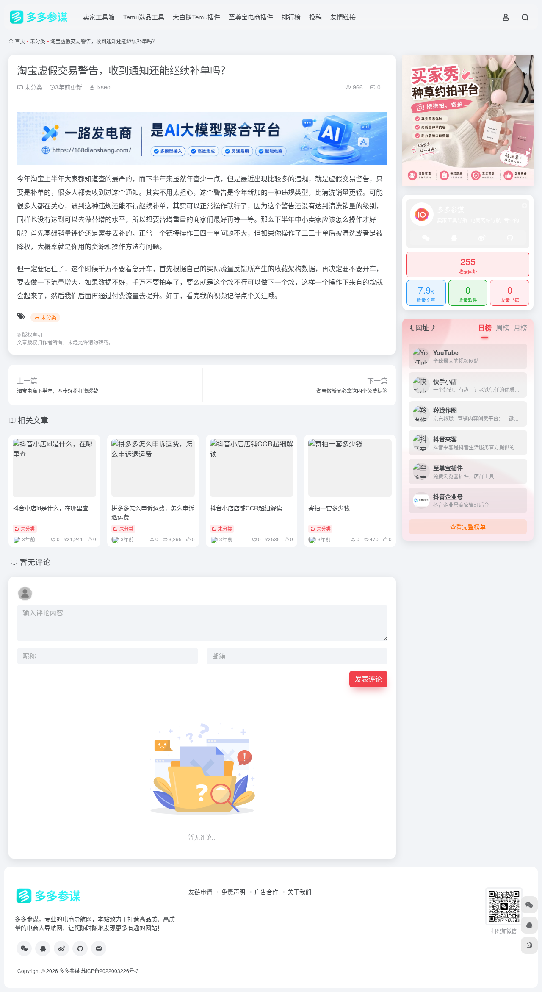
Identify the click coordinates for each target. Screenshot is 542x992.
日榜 (485, 328)
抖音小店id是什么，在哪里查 (50, 508)
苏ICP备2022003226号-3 (110, 970)
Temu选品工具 (143, 16)
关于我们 (299, 891)
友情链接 (343, 16)
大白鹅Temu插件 (196, 16)
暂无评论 (35, 561)
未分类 (37, 40)
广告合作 (266, 891)
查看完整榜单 (468, 526)
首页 (20, 40)
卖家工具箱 (99, 16)
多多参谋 (69, 970)
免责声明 (233, 891)
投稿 (315, 16)
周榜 (502, 328)
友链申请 (200, 891)
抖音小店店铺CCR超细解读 (246, 508)
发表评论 (368, 679)
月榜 (520, 328)
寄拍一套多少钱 (329, 508)
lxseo (103, 87)
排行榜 (291, 16)
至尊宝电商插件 (251, 16)
